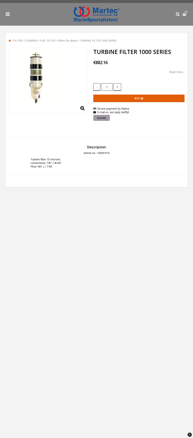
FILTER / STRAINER (25, 40)
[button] (184, 14)
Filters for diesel (67, 40)
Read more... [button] (177, 72)
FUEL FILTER (47, 40)
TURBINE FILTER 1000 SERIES (98, 40)
